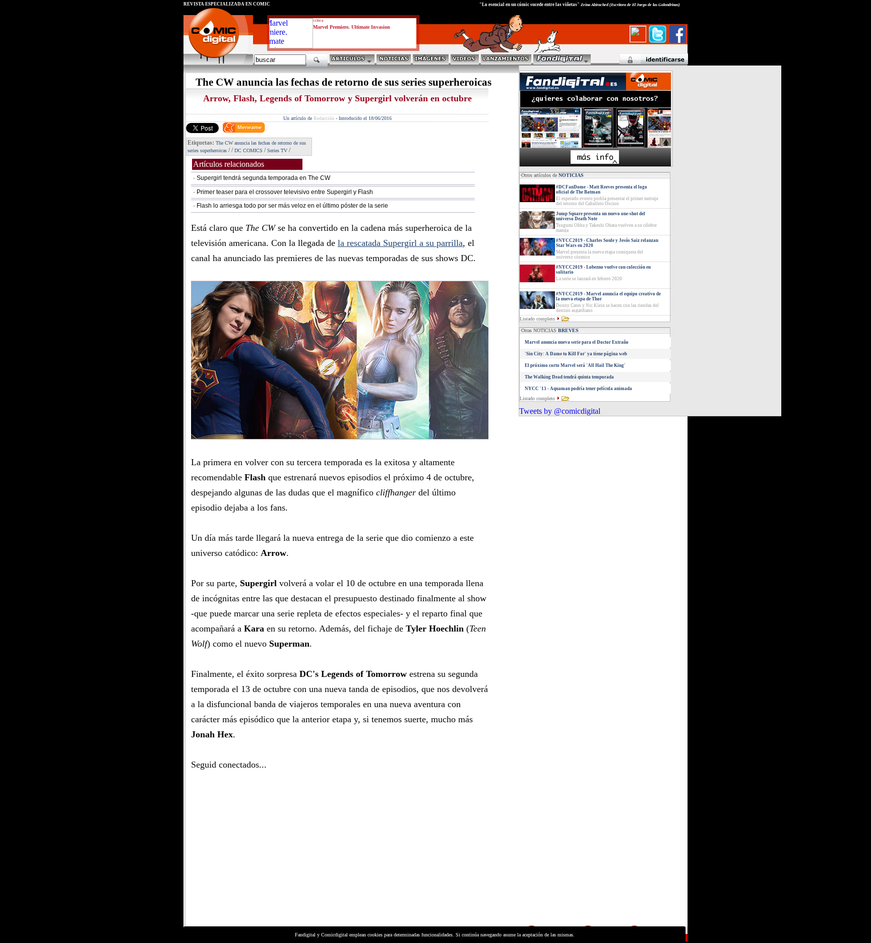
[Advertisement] (277, 853)
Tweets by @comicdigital (559, 411)
